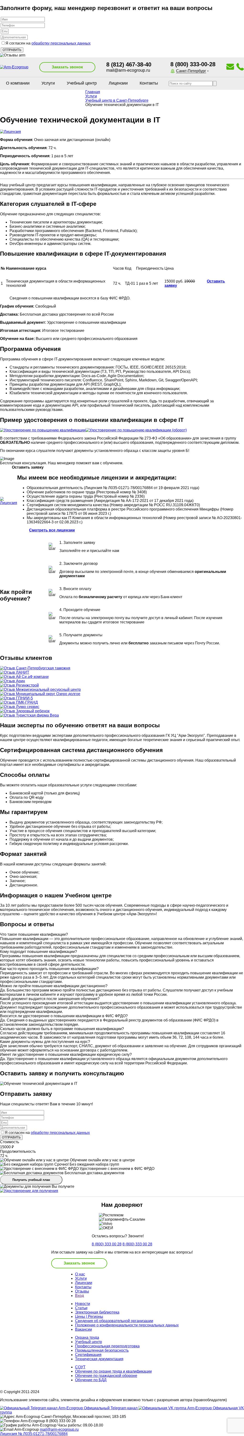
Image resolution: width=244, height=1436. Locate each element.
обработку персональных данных (61, 43)
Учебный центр (82, 83)
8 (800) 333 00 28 (107, 1244)
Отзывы (82, 1291)
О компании (18, 83)
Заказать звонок (67, 67)
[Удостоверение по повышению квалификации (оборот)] (136, 430)
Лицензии (118, 83)
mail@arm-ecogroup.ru (128, 70)
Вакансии (83, 1329)
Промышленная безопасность (102, 1350)
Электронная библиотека (97, 1312)
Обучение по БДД (91, 1380)
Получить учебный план (31, 1180)
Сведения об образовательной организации (114, 1321)
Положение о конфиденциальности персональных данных (127, 1325)
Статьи (81, 1308)
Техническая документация (99, 1359)
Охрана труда (87, 1337)
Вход (79, 1296)
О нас (80, 1274)
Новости (82, 1304)
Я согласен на (48, 43)
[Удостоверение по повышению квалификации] (43, 430)
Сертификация (88, 1355)
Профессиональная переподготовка (107, 1346)
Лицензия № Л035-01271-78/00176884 (34, 1434)
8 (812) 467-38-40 (128, 64)
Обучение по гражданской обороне (106, 1376)
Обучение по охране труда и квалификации (113, 1371)
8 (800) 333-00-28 (192, 64)
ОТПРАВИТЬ (11, 1137)
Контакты (149, 83)
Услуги (48, 83)
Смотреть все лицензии (52, 530)
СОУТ (80, 1367)
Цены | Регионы (89, 1317)
